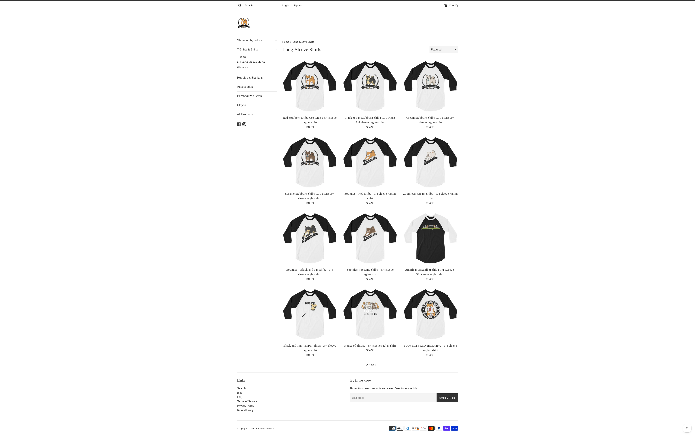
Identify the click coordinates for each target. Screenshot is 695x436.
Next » (372, 364)
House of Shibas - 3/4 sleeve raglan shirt (370, 345)
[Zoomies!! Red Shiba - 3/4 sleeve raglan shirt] (370, 162)
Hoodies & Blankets (257, 77)
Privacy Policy (245, 405)
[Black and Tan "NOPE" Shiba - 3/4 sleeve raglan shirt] (309, 314)
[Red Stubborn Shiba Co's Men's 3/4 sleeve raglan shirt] (309, 86)
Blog (239, 392)
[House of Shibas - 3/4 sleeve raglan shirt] (370, 314)
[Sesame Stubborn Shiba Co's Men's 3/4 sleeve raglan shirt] (309, 162)
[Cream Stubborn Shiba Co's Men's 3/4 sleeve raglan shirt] (430, 86)
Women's (242, 67)
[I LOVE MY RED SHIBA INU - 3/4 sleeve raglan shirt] (430, 314)
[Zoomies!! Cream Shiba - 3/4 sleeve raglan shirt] (430, 162)
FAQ (240, 397)
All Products (245, 114)
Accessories (257, 86)
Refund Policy (245, 410)
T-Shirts (241, 56)
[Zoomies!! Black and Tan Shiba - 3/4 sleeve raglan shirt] (309, 238)
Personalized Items (249, 96)
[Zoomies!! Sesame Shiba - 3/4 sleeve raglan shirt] (370, 238)
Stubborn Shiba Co (265, 428)
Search (241, 388)
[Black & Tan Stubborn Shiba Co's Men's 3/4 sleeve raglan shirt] (370, 86)
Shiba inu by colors (257, 40)
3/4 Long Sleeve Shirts (251, 62)
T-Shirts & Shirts (257, 49)
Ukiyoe (241, 105)
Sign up (297, 5)
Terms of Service (247, 401)
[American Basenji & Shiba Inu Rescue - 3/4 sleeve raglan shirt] (430, 238)
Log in (285, 5)
